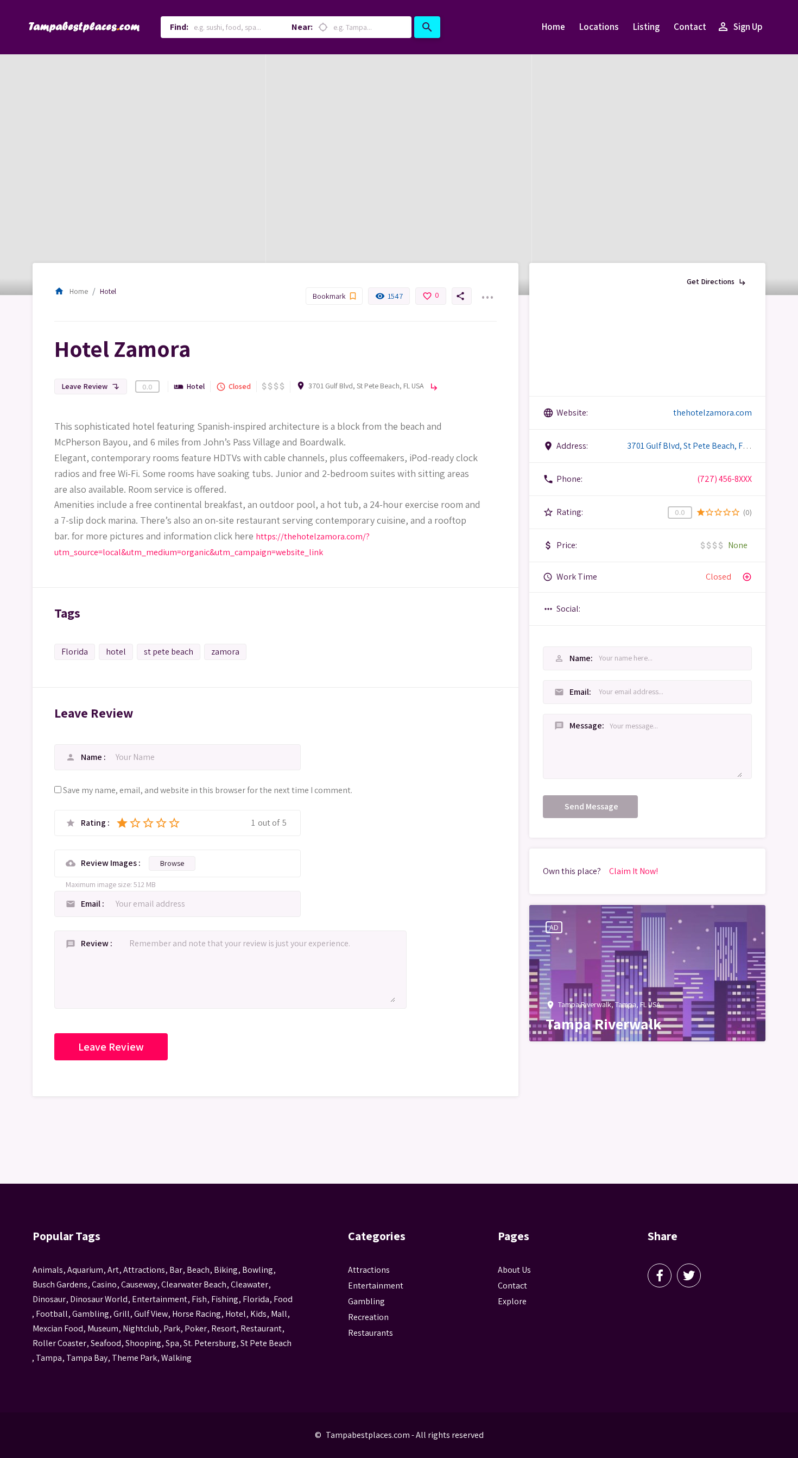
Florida (74, 651)
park (171, 1328)
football (52, 1313)
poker (196, 1328)
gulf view (151, 1313)
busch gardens (60, 1284)
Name (92, 757)
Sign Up (740, 26)
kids (258, 1313)
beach (198, 1269)
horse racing (196, 1313)
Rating (94, 823)
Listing (646, 27)
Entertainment (375, 1285)
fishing (224, 1299)
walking (176, 1357)
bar (175, 1269)
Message (567, 725)
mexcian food (58, 1328)
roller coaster (59, 1343)
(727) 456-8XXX (724, 479)
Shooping (143, 1343)
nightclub (141, 1328)
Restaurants (370, 1332)
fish (199, 1299)
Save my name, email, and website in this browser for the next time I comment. (207, 790)
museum (102, 1328)
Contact (690, 27)
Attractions (369, 1269)
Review (95, 943)
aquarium (85, 1269)
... (486, 290)
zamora (225, 651)
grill (121, 1313)
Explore (512, 1301)
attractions (144, 1269)
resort (223, 1328)
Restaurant (261, 1328)
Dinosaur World (99, 1299)
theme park (134, 1357)
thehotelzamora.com (712, 412)
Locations (599, 27)
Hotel (108, 291)
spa (172, 1343)
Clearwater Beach (193, 1284)
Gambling (366, 1301)
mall (279, 1313)
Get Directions (717, 281)
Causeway (139, 1284)
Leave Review (90, 386)
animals (48, 1269)
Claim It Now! (633, 871)
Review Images (109, 863)
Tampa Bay (86, 1357)
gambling (90, 1313)
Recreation (368, 1317)
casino (104, 1284)
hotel (116, 651)
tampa (49, 1357)
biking (226, 1269)
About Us (514, 1269)
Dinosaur (49, 1299)
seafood (106, 1343)
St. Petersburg (209, 1343)
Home (553, 27)
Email (91, 903)
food (283, 1299)
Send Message (591, 806)
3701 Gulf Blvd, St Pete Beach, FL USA (366, 385)
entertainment (159, 1299)
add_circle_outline (747, 577)
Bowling (257, 1269)
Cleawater (249, 1284)
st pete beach (168, 651)
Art (113, 1269)
